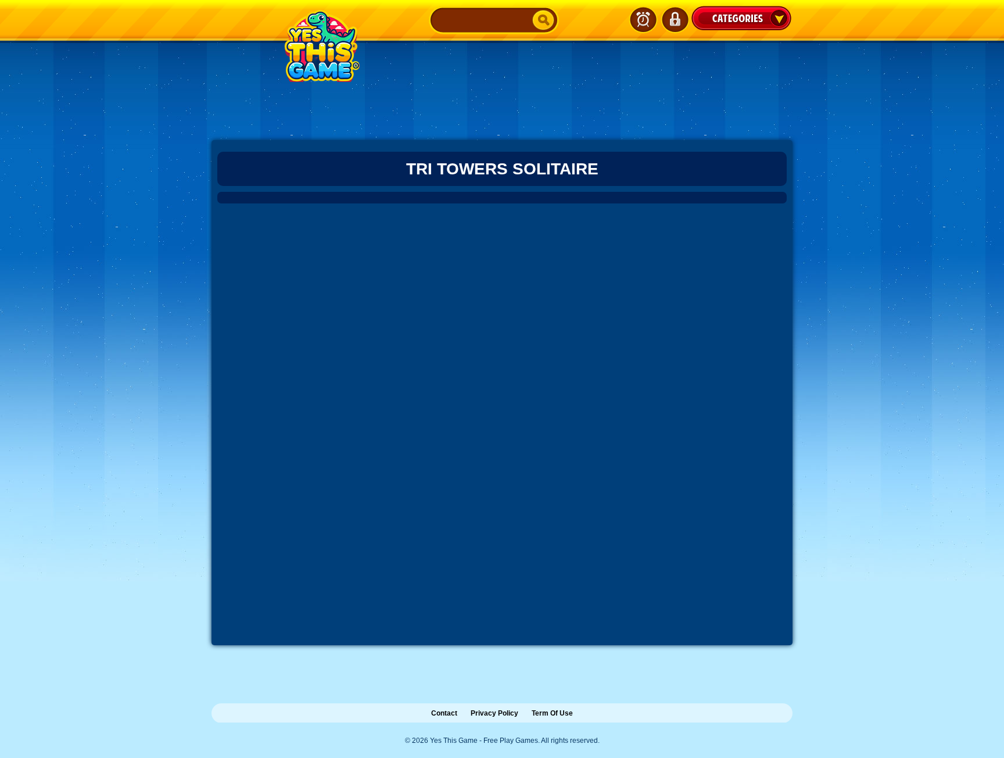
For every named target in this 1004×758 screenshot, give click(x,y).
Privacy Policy (494, 713)
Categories (741, 18)
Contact (444, 713)
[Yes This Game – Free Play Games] (320, 46)
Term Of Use (552, 713)
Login (674, 20)
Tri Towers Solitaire (502, 169)
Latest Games (643, 20)
